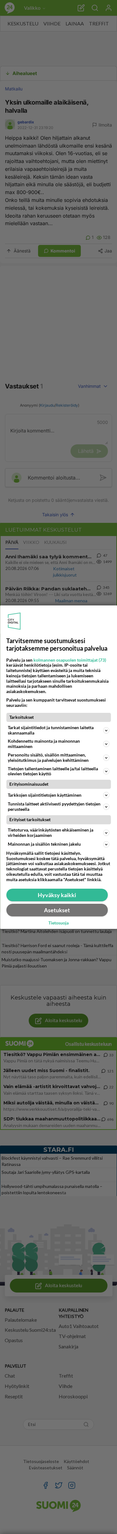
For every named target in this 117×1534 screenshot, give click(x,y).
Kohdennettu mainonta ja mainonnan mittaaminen (44, 743)
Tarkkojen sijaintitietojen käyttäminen (44, 795)
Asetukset (57, 910)
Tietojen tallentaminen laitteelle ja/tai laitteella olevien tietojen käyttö (53, 771)
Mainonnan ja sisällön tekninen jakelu (44, 844)
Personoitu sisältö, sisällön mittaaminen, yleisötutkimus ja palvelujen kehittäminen (48, 757)
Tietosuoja (58, 922)
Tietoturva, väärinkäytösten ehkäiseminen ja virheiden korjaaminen (50, 832)
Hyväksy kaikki (57, 895)
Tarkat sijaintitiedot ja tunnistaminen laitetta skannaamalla (51, 730)
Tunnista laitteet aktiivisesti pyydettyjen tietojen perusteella (54, 806)
